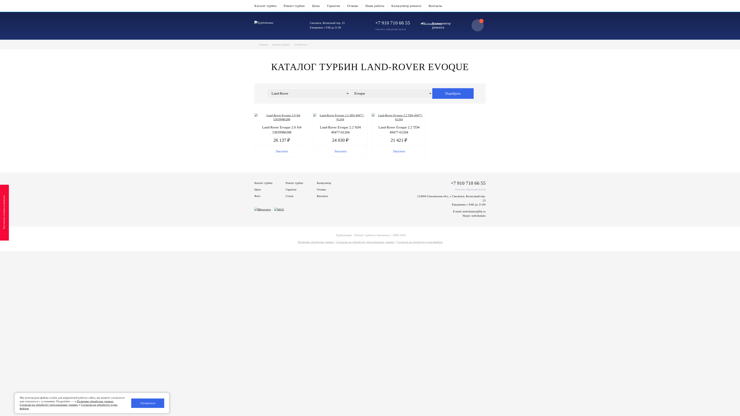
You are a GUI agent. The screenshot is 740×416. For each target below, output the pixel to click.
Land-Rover (300, 44)
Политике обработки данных (316, 242)
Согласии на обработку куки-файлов (419, 242)
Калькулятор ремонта (406, 6)
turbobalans (479, 215)
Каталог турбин (265, 6)
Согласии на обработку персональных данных (365, 242)
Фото (257, 196)
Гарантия (333, 6)
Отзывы (352, 6)
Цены (316, 6)
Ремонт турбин (294, 6)
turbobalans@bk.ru (474, 211)
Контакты (435, 6)
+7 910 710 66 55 (392, 22)
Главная (263, 44)
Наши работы (374, 6)
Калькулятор (324, 183)
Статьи (289, 196)
